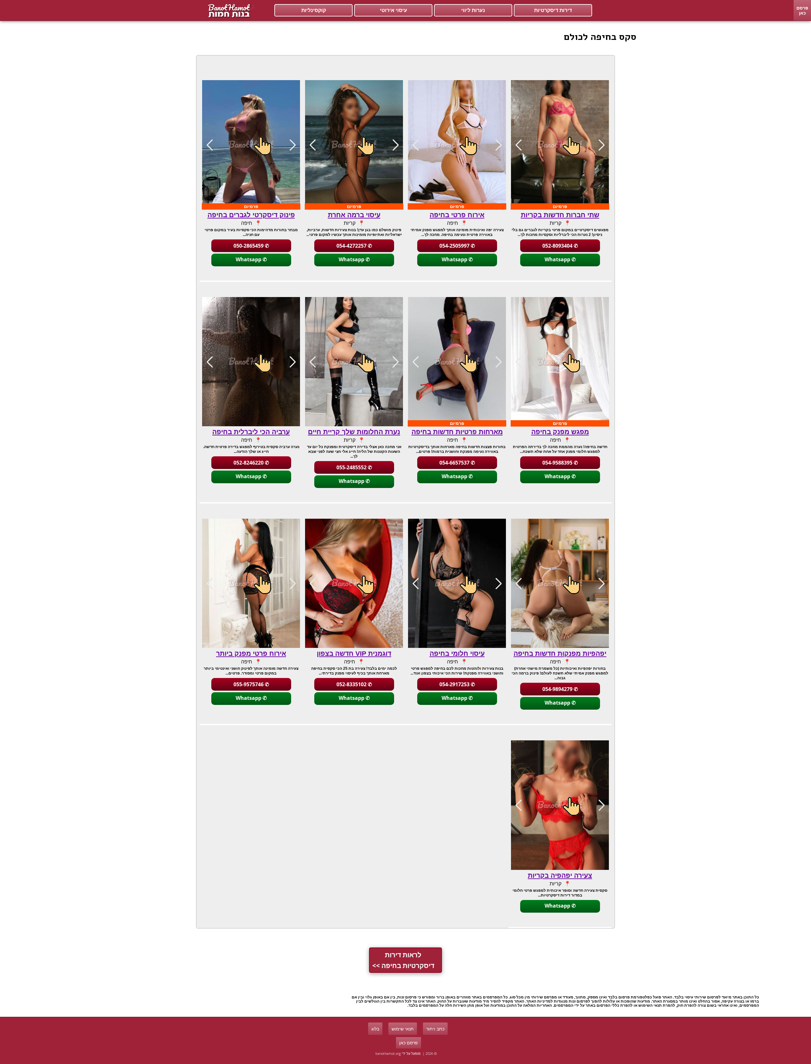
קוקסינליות (313, 10)
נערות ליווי (473, 10)
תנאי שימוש (403, 1029)
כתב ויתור (435, 1029)
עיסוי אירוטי (393, 10)
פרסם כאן (802, 10)
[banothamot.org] (228, 10)
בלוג (375, 1029)
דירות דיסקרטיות (553, 10)
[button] (518, 145)
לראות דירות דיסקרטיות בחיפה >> (403, 960)
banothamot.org (388, 1053)
